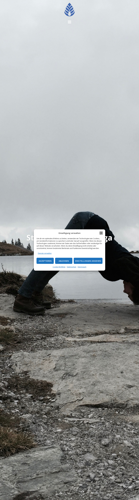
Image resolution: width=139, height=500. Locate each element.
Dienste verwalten (45, 253)
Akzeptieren (45, 261)
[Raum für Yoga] (69, 10)
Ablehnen (64, 261)
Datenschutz (71, 267)
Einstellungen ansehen (88, 261)
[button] (101, 233)
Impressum (82, 267)
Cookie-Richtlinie (59, 267)
